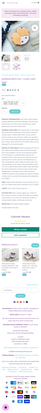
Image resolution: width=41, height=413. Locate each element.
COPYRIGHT (22, 367)
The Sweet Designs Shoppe (26, 376)
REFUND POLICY (26, 369)
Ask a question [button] (20, 235)
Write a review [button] (20, 229)
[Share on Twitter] (10, 90)
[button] (35, 28)
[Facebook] (14, 302)
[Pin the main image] (12, 90)
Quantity (4, 108)
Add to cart (14, 111)
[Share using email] (18, 90)
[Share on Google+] (15, 90)
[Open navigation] (3, 3)
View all (35, 245)
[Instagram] (24, 302)
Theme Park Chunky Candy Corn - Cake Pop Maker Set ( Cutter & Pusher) (29, 267)
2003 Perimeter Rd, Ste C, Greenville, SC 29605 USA (20, 348)
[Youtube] (21, 302)
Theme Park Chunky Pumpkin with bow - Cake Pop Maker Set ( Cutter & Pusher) (10, 267)
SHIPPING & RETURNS (9, 367)
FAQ (3, 369)
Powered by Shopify (20, 378)
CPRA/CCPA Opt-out (25, 371)
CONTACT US (33, 367)
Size (3, 98)
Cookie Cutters (30, 75)
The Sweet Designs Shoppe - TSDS (13, 75)
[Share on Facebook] (8, 90)
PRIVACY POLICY (13, 369)
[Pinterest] (18, 302)
